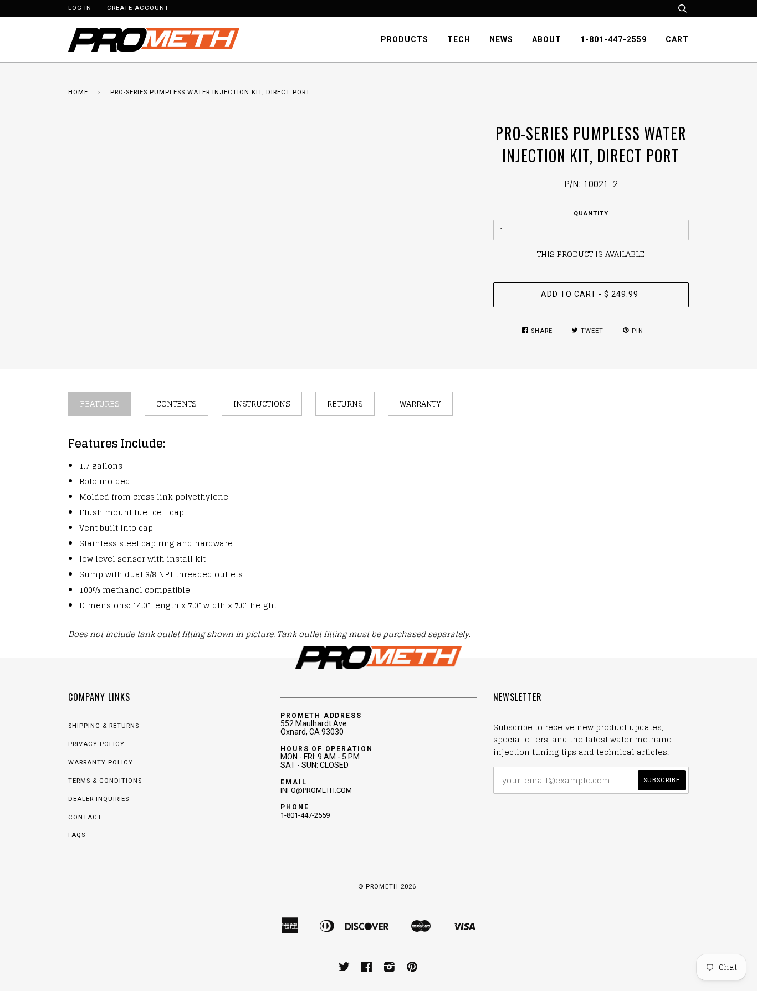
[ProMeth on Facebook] (367, 969)
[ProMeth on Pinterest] (412, 969)
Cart (677, 39)
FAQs (76, 835)
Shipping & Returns (103, 726)
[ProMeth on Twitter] (344, 969)
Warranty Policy (100, 762)
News (501, 39)
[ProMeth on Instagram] (389, 969)
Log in (79, 8)
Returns (345, 403)
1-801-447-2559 (613, 39)
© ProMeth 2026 (387, 886)
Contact (85, 817)
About (546, 39)
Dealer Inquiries (98, 799)
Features (100, 403)
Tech (458, 39)
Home (78, 92)
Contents (176, 403)
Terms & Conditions (105, 780)
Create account (138, 8)
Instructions (261, 403)
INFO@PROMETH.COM (316, 790)
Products (404, 39)
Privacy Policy (96, 744)
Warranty (420, 403)
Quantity (591, 213)
